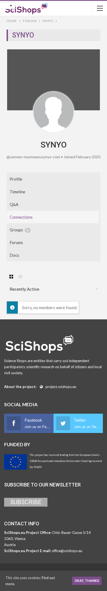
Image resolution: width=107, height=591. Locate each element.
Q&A (14, 204)
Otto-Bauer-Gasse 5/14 (71, 532)
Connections (21, 217)
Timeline (17, 191)
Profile (16, 179)
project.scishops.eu (61, 386)
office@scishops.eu (67, 551)
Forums (16, 242)
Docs (14, 255)
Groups (19, 229)
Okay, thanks (87, 581)
